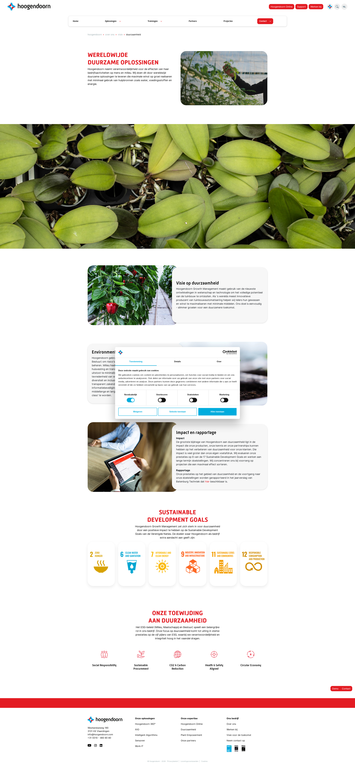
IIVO (137, 729)
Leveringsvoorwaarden (189, 761)
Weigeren (137, 411)
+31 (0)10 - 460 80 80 (99, 737)
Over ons (232, 724)
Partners (193, 21)
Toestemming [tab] (135, 361)
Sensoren (140, 740)
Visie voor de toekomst (239, 735)
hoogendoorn (95, 34)
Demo (335, 688)
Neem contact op (236, 740)
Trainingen (153, 21)
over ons (109, 34)
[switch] (162, 400)
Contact (263, 21)
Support (301, 6)
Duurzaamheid (189, 729)
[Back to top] (349, 760)
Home (75, 21)
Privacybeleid (172, 761)
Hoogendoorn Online (281, 6)
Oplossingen (110, 21)
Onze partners (188, 740)
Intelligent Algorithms (146, 735)
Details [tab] (177, 361)
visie (120, 34)
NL (344, 6)
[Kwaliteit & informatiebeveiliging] (237, 748)
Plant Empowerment (192, 735)
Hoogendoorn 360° (145, 724)
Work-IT (139, 746)
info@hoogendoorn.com (100, 734)
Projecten (228, 21)
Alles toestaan (217, 411)
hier (207, 481)
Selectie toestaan (177, 411)
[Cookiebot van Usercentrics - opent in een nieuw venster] (225, 352)
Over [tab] (219, 361)
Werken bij (315, 6)
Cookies (204, 761)
